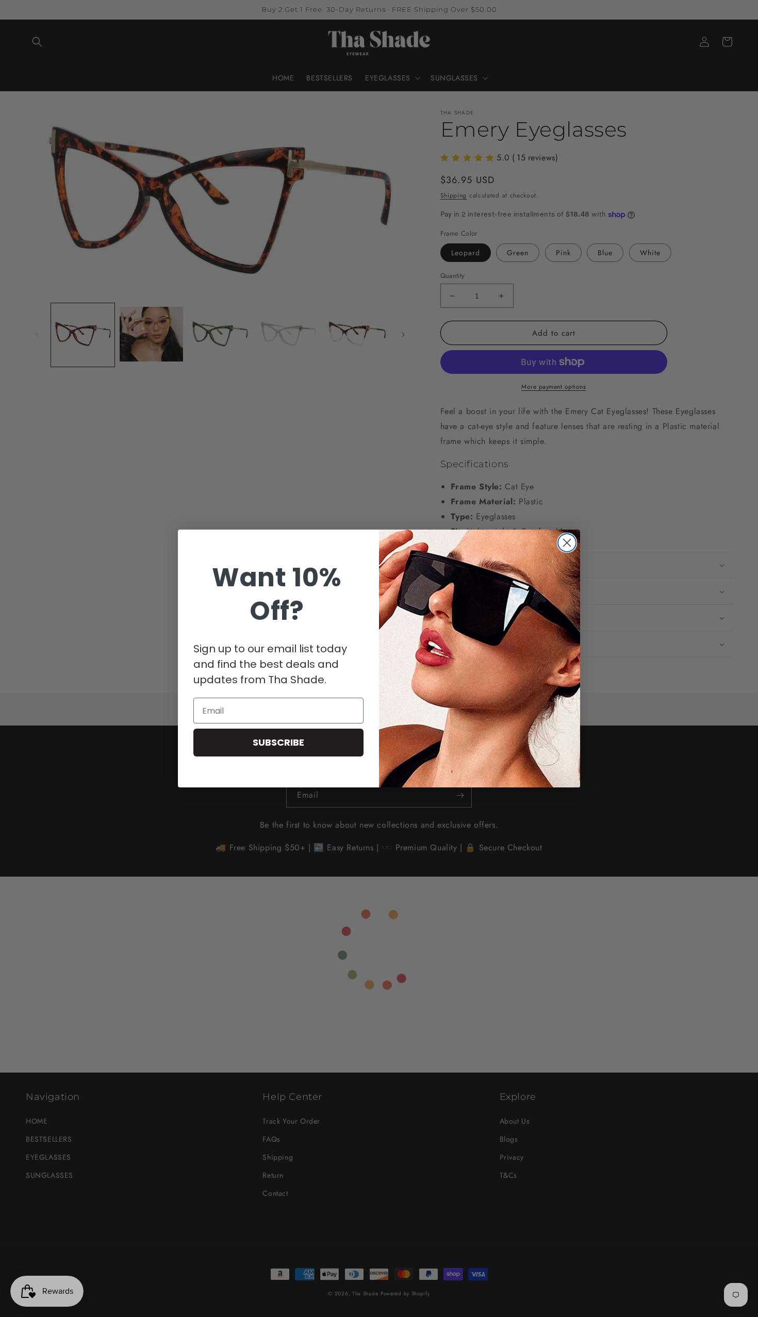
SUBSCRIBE (278, 742)
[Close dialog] (567, 543)
